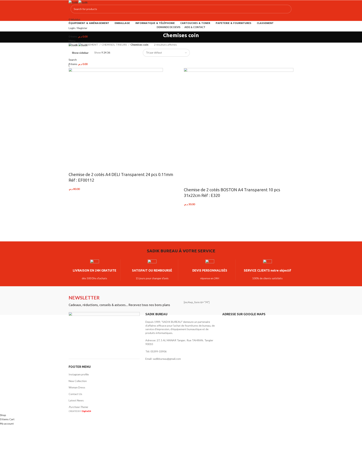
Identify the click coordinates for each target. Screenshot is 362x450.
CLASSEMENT (90, 44)
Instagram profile (79, 374)
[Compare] (73, 167)
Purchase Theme (78, 407)
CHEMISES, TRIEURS (114, 44)
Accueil (73, 44)
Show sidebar (80, 52)
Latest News (76, 400)
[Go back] (158, 37)
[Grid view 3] (129, 52)
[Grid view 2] (123, 52)
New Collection (78, 381)
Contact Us (75, 394)
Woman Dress (77, 387)
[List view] (117, 52)
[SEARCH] (287, 9)
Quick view (83, 167)
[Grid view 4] (135, 52)
